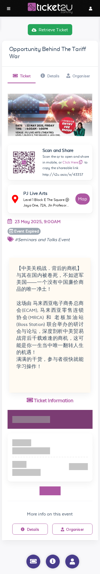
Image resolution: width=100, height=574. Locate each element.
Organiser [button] (81, 76)
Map (82, 199)
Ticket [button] (25, 76)
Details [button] (53, 76)
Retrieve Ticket (53, 29)
